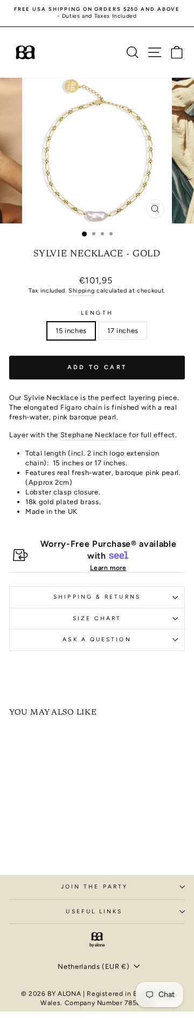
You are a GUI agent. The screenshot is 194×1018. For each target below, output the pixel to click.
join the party (94, 886)
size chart (97, 618)
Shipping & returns (97, 596)
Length (97, 312)
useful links (94, 911)
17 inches (122, 331)
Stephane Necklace (93, 435)
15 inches (71, 331)
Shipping (81, 290)
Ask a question (97, 639)
